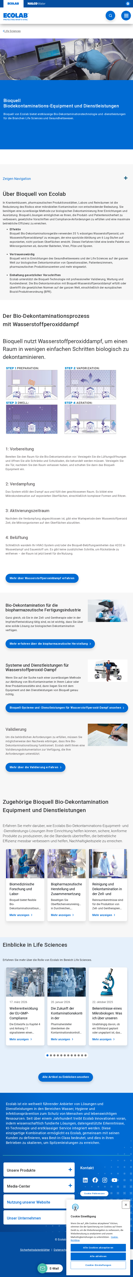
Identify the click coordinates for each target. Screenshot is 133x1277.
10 (79, 1055)
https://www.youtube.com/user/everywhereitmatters (114, 1180)
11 (82, 1055)
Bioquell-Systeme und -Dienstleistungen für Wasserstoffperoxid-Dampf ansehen (65, 707)
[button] (110, 15)
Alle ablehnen (98, 1256)
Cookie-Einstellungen (98, 1265)
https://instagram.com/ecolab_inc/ (104, 1180)
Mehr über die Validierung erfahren (34, 767)
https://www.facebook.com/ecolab (95, 1180)
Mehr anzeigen (19, 915)
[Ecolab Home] (14, 17)
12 (86, 1055)
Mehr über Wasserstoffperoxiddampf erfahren (42, 578)
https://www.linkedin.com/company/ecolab (85, 1180)
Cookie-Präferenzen (94, 1193)
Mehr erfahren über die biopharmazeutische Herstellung (49, 643)
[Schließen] (126, 1205)
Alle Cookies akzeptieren (98, 1247)
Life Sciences (12, 31)
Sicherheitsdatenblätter (35, 1250)
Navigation (17, 179)
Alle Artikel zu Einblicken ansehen (65, 1077)
